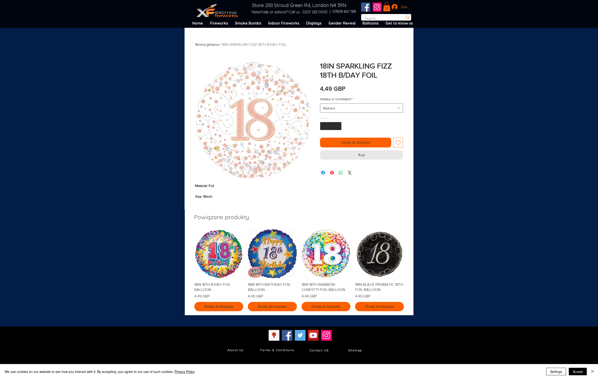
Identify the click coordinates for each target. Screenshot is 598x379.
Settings (556, 371)
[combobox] (361, 108)
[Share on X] (349, 172)
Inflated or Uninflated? (337, 99)
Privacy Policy (184, 371)
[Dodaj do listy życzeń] (398, 142)
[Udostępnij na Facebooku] (323, 172)
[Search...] (407, 17)
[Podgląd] (218, 253)
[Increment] (338, 126)
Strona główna (207, 44)
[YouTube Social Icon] (313, 335)
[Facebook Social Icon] (365, 7)
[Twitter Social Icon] (300, 335)
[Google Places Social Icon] (274, 335)
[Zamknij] (592, 371)
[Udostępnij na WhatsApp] (341, 172)
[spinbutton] (330, 126)
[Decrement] (323, 126)
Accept (578, 371)
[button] (387, 6)
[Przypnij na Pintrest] (332, 172)
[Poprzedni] (187, 253)
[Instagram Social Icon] (377, 7)
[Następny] (410, 253)
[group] (299, 270)
